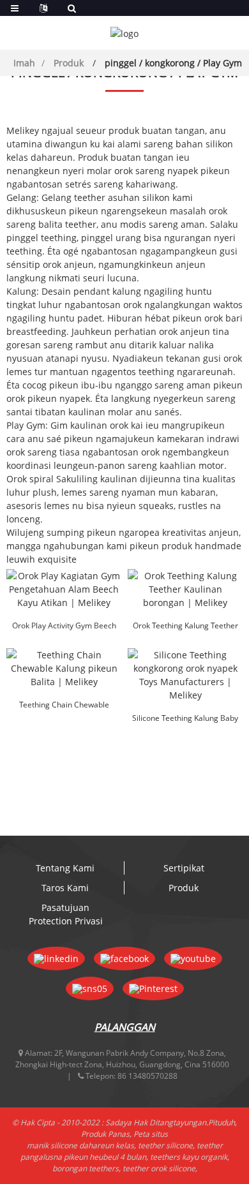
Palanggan (124, 1027)
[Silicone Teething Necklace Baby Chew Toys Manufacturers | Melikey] (185, 675)
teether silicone (165, 1145)
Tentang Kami (65, 868)
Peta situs (150, 1133)
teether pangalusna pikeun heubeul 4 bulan (121, 1151)
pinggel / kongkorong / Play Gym (173, 63)
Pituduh (221, 1122)
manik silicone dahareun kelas (80, 1145)
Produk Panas (105, 1133)
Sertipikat (183, 868)
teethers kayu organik (188, 1156)
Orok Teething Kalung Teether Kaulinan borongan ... (185, 626)
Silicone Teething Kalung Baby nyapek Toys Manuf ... (185, 719)
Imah (24, 63)
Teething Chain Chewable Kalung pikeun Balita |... (64, 705)
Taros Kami (65, 888)
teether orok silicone (159, 1168)
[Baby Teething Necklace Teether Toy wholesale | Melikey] (185, 589)
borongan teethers (85, 1168)
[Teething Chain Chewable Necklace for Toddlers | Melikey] (63, 668)
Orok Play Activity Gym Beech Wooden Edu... (64, 626)
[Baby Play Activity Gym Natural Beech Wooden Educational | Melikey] (63, 589)
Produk (69, 63)
